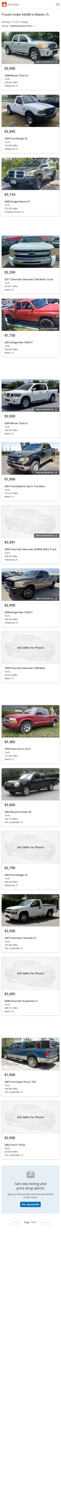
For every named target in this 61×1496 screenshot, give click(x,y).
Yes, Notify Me (30, 1204)
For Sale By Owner (49, 329)
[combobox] (23, 26)
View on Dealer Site (45, 62)
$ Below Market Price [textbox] (21, 26)
